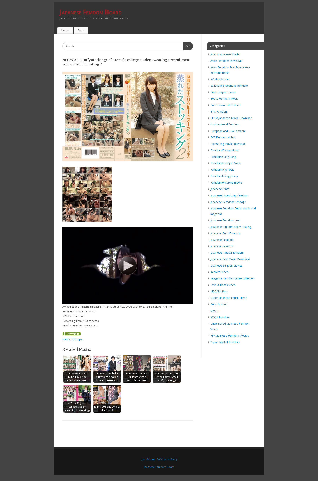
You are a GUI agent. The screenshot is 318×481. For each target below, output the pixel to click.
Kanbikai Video (219, 272)
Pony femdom (219, 304)
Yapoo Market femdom (225, 342)
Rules (81, 30)
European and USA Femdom (228, 131)
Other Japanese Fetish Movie (228, 298)
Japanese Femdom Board (90, 11)
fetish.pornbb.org (167, 459)
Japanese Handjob (222, 239)
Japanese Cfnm (219, 189)
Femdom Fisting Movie (224, 150)
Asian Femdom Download (226, 61)
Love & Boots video (223, 285)
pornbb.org (147, 459)
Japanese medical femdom (227, 252)
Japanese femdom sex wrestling (230, 227)
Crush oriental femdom (224, 124)
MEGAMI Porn (219, 291)
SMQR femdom (220, 317)
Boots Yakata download (225, 105)
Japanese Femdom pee (225, 220)
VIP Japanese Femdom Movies (229, 335)
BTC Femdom (219, 111)
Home (65, 30)
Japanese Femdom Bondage (228, 202)
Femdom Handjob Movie (226, 163)
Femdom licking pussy (224, 176)
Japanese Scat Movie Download (230, 259)
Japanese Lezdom (221, 246)
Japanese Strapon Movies (226, 265)
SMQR (214, 310)
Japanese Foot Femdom (225, 233)
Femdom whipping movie (226, 182)
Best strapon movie (223, 92)
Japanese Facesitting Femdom (229, 195)
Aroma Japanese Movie (224, 54)
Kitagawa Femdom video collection (232, 278)
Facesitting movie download (228, 144)
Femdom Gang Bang (223, 156)
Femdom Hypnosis (222, 169)
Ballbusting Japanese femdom (229, 85)
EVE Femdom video (222, 137)
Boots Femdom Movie (224, 98)
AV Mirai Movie (219, 79)
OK (186, 46)
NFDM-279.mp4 (72, 339)
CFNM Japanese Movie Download (231, 118)
